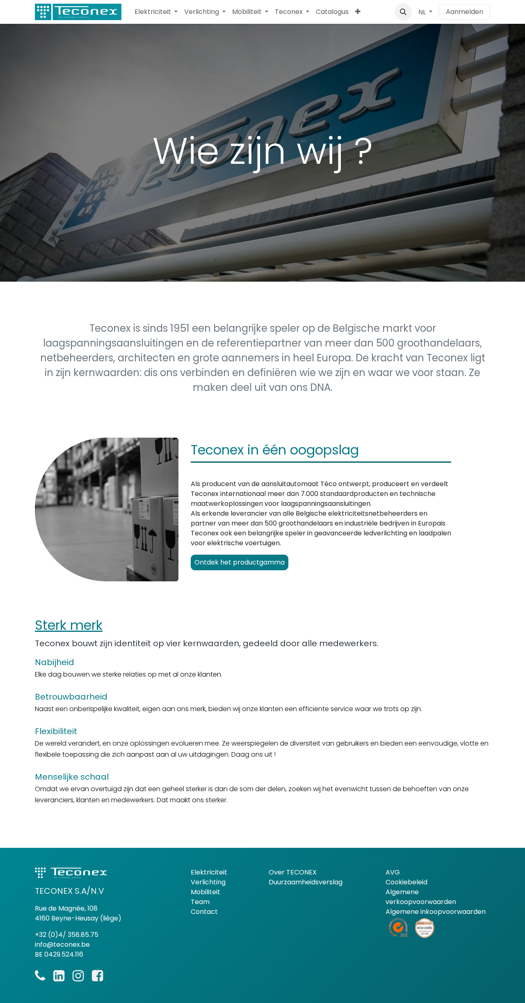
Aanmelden (464, 11)
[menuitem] (156, 12)
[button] (403, 12)
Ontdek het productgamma (239, 562)
